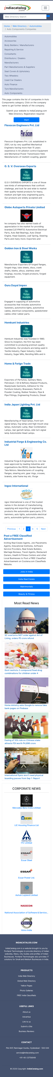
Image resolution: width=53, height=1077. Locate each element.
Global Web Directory (26, 981)
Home (7, 26)
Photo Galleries (26, 990)
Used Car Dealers (13, 80)
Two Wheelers (11, 75)
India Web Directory (26, 976)
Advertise (26, 1017)
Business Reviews (26, 1031)
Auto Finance (11, 84)
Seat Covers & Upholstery (17, 71)
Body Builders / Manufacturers (19, 45)
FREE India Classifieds (26, 995)
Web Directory (20, 26)
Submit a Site (26, 1026)
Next (43, 529)
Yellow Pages (26, 986)
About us (26, 1012)
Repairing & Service (14, 49)
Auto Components (13, 93)
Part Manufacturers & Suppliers (20, 67)
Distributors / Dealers (15, 58)
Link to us (26, 1022)
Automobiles (35, 26)
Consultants (10, 54)
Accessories (10, 41)
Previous (11, 529)
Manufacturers (12, 62)
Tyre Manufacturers (14, 88)
